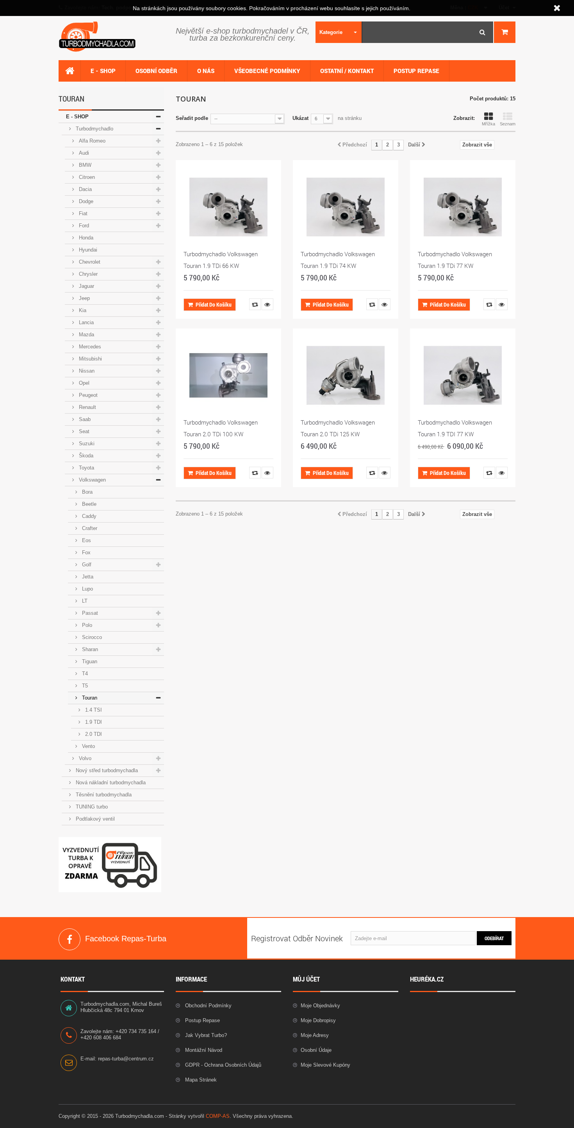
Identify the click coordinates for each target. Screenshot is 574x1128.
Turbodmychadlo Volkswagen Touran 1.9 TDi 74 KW (338, 260)
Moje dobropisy (318, 1020)
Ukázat (300, 118)
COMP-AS (218, 1116)
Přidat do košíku (214, 304)
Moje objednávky (320, 1005)
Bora (86, 492)
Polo (86, 625)
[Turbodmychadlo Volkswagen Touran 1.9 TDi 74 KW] (346, 207)
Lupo (86, 589)
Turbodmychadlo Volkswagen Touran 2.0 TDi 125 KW (338, 428)
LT (83, 601)
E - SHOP (77, 117)
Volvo (84, 758)
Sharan (89, 649)
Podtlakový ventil (94, 819)
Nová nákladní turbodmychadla (110, 782)
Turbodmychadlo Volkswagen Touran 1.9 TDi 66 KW (221, 260)
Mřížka (488, 123)
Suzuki (85, 443)
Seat (83, 431)
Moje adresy (315, 1035)
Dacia (84, 189)
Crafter (88, 528)
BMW (84, 165)
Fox (85, 552)
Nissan (85, 371)
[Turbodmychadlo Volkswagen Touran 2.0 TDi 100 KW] (228, 375)
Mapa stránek (200, 1080)
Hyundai (87, 250)
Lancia (85, 322)
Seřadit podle (192, 118)
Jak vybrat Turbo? (205, 1035)
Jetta (86, 577)
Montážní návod (203, 1050)
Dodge (85, 201)
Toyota (85, 468)
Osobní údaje (316, 1050)
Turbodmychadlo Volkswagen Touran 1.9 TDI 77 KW (455, 428)
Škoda (85, 456)
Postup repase (202, 1020)
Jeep (83, 298)
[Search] (482, 32)
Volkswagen (91, 480)
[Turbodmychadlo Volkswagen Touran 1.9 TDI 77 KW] (463, 375)
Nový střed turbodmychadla (106, 770)
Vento (87, 746)
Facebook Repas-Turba (69, 939)
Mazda (85, 334)
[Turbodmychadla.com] (111, 36)
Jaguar (85, 286)
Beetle (88, 504)
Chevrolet (88, 262)
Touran (88, 698)
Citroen (86, 177)
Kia (81, 310)
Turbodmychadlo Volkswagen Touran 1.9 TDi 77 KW (455, 260)
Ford (83, 225)
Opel (83, 383)
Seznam (507, 123)
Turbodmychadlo (93, 129)
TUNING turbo (91, 807)
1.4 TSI (93, 710)
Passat (89, 613)
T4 (84, 673)
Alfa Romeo (91, 141)
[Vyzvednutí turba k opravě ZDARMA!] (110, 864)
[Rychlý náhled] (267, 304)
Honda (85, 238)
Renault (86, 407)
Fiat (82, 213)
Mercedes (89, 347)
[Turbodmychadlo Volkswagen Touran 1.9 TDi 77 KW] (463, 207)
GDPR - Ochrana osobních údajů (222, 1065)
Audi (83, 153)
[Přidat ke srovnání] (255, 304)
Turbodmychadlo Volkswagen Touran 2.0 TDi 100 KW (221, 428)
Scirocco (91, 637)
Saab (84, 419)
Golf (85, 565)
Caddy (88, 516)
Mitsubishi (89, 359)
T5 (84, 686)
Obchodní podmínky (208, 1005)
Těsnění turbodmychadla (103, 795)
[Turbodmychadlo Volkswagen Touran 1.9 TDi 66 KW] (228, 207)
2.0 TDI (93, 734)
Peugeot (87, 395)
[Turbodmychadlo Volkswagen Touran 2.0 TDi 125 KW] (346, 375)
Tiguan (88, 661)
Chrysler (87, 274)
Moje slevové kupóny (325, 1065)
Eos (85, 540)
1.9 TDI (93, 722)
